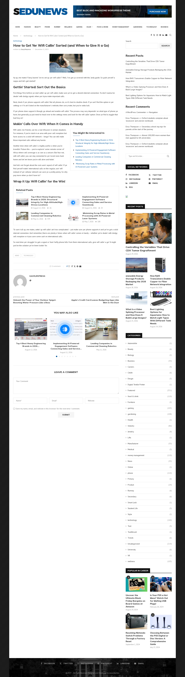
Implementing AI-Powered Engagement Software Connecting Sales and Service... (66, 346)
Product (150, 485)
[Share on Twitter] (75, 266)
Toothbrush (150, 532)
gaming (79, 27)
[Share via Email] (80, 266)
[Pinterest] (160, 35)
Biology (150, 355)
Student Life (150, 508)
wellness (68, 27)
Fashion (27, 27)
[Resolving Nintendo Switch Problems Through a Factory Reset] (136, 622)
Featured (150, 390)
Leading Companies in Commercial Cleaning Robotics (46, 214)
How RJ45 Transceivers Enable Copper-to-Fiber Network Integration (160, 280)
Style (150, 514)
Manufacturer (150, 443)
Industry (150, 426)
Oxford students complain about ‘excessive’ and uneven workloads (147, 119)
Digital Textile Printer (150, 384)
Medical (150, 449)
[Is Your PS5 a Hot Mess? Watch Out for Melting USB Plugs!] (161, 584)
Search (128, 41)
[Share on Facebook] (72, 266)
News (17, 255)
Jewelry (150, 431)
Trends (150, 538)
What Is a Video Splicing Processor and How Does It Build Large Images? (136, 313)
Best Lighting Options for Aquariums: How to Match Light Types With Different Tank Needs (148, 96)
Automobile (150, 343)
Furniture (150, 402)
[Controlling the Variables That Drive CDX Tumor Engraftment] (149, 228)
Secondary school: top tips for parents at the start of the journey (146, 128)
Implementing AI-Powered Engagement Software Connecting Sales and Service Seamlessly (97, 201)
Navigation (153, 112)
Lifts (150, 437)
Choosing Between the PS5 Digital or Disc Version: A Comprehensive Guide (159, 638)
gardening (137, 27)
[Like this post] (69, 266)
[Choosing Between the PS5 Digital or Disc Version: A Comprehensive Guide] (161, 622)
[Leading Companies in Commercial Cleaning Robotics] (22, 216)
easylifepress (26, 49)
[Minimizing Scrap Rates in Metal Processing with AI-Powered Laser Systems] (73, 217)
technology (151, 27)
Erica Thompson (132, 118)
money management (120, 27)
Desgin (150, 378)
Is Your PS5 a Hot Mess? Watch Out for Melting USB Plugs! (159, 599)
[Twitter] (154, 35)
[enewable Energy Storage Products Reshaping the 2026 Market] (136, 265)
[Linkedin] (163, 35)
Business (164, 27)
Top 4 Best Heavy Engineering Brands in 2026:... (31, 344)
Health (150, 420)
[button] (18, 339)
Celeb (88, 27)
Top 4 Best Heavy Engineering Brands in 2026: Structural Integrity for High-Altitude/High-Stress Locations (94, 143)
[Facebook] (151, 35)
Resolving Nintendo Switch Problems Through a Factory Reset (135, 637)
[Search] (170, 35)
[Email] (166, 35)
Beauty (38, 27)
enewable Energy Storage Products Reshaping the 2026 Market (136, 280)
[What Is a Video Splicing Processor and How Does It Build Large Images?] (136, 298)
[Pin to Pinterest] (77, 266)
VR (150, 555)
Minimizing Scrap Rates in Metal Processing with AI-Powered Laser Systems (98, 216)
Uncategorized (150, 544)
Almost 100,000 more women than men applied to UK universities (148, 136)
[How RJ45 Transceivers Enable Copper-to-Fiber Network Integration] (161, 265)
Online (150, 467)
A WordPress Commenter (136, 112)
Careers (150, 367)
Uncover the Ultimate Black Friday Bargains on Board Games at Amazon (135, 601)
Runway (57, 27)
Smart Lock (150, 502)
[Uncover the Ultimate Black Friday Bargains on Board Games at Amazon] (136, 584)
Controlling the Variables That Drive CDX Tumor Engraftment (147, 249)
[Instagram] (157, 35)
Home (17, 27)
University (150, 549)
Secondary (150, 496)
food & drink (102, 27)
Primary (150, 479)
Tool (150, 526)
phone (47, 27)
